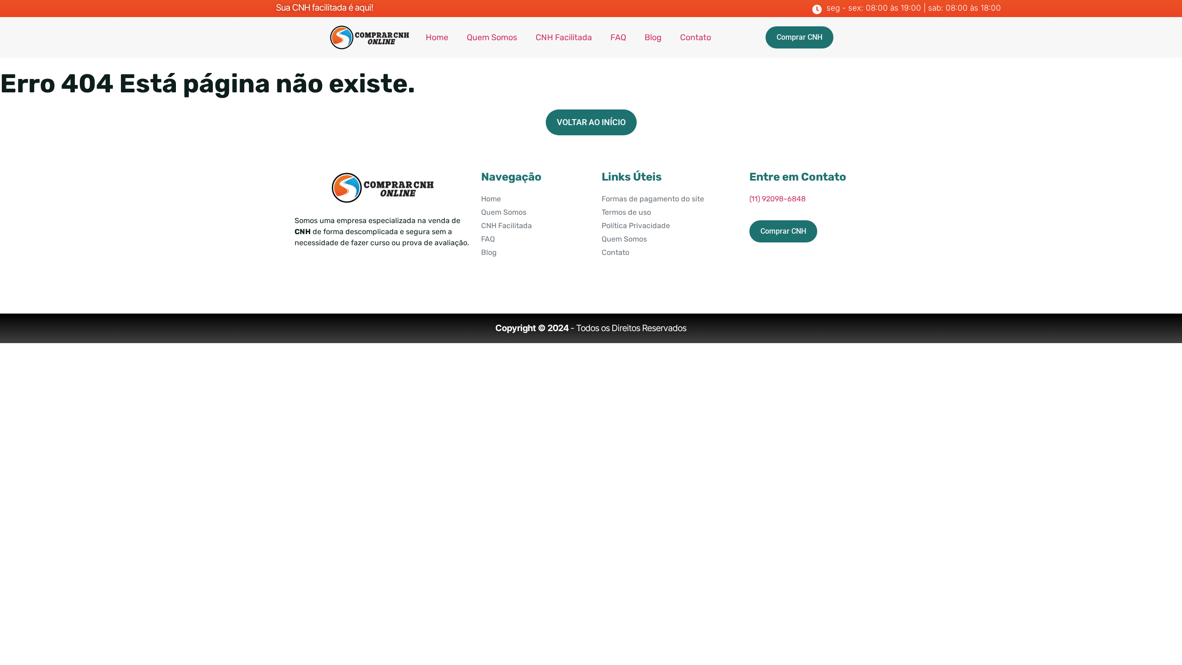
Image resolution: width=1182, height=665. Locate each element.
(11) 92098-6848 (777, 198)
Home (437, 37)
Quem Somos (492, 37)
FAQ (618, 37)
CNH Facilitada (564, 37)
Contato (695, 37)
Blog (653, 37)
